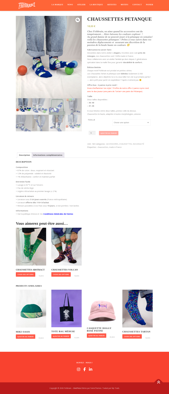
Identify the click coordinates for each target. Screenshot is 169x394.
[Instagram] (78, 369)
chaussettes (103, 147)
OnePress (77, 388)
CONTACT (137, 5)
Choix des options (25, 274)
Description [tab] (24, 155)
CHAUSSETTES (125, 144)
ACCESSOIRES (112, 144)
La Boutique (96, 5)
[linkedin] (90, 369)
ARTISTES (112, 5)
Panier (149, 5)
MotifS (124, 5)
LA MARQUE (57, 5)
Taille (91, 120)
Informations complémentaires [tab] (47, 155)
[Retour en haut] (158, 382)
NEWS (70, 5)
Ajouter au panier (109, 133)
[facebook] (84, 369)
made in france (115, 147)
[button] (77, 20)
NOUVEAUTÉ (138, 144)
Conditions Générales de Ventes (58, 214)
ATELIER (81, 5)
